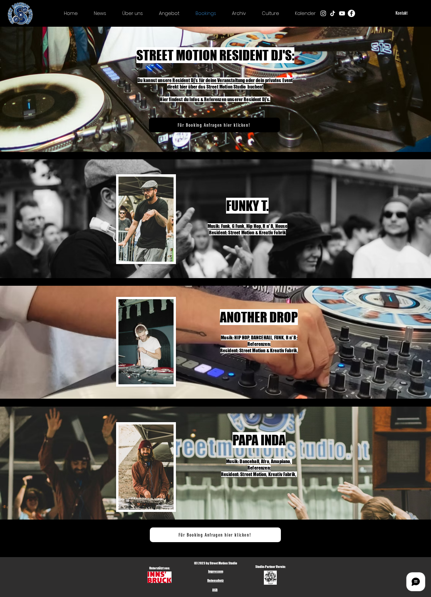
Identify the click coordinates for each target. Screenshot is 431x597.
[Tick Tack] (332, 13)
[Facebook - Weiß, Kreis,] (351, 13)
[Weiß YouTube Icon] (342, 13)
